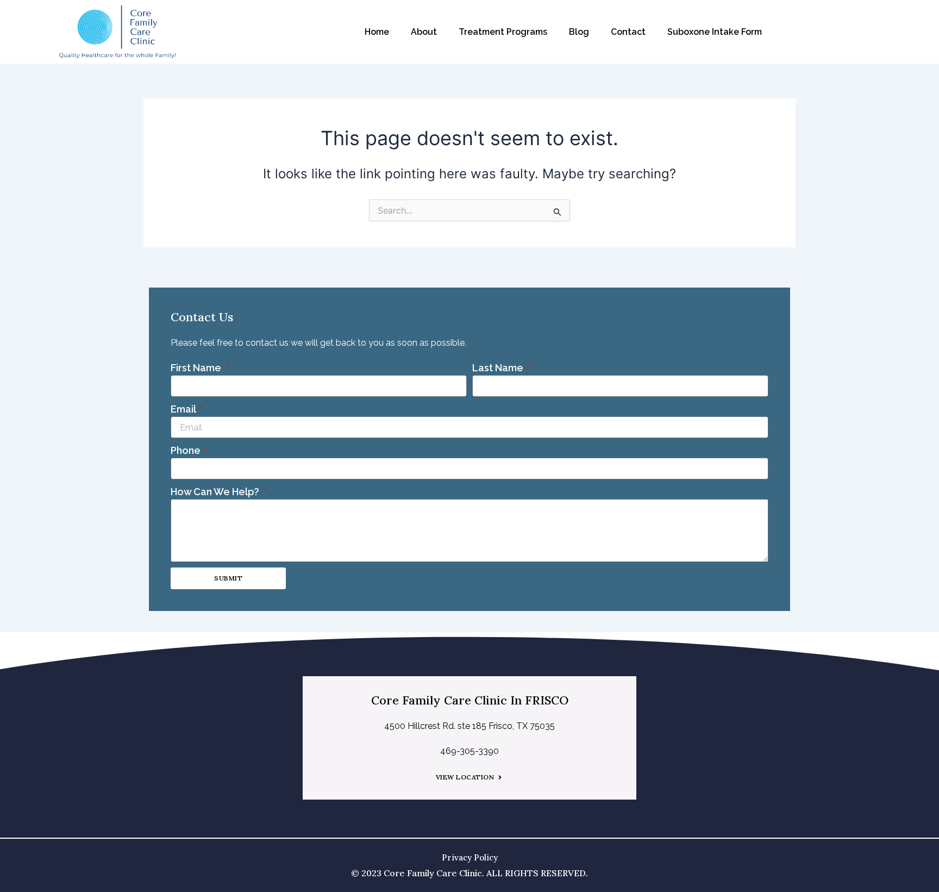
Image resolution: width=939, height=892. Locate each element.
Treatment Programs (503, 32)
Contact (628, 32)
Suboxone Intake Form (714, 32)
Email (184, 409)
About (424, 32)
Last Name (498, 367)
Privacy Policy (470, 857)
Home (377, 32)
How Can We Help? (216, 491)
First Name (197, 367)
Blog (579, 32)
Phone (187, 450)
